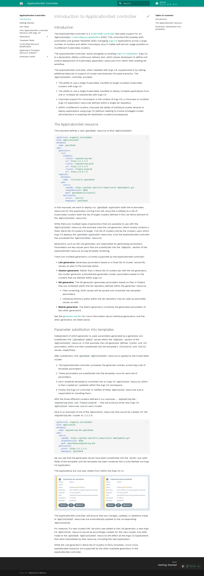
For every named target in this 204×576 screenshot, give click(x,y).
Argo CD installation (127, 53)
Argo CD (113, 40)
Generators (25, 36)
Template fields (27, 40)
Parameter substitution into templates (168, 27)
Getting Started (27, 23)
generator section (72, 316)
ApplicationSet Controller (32, 15)
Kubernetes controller (102, 33)
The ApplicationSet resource (168, 23)
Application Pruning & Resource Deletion (30, 51)
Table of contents (164, 15)
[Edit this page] (148, 16)
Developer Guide (27, 56)
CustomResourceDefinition (86, 37)
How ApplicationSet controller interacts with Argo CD (34, 31)
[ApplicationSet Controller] (21, 3)
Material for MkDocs (37, 573)
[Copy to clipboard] (147, 137)
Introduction (25, 19)
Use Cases (24, 26)
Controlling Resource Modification (29, 45)
